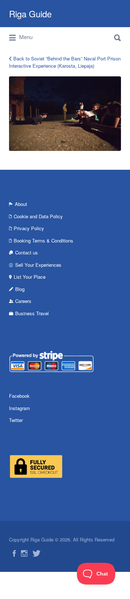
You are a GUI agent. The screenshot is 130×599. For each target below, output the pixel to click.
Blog (20, 289)
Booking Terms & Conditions (43, 240)
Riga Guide (30, 13)
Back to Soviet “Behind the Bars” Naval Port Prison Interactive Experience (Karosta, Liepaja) (65, 62)
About (21, 204)
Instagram (19, 408)
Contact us (26, 252)
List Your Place (30, 276)
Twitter (16, 420)
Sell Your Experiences (38, 264)
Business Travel (32, 313)
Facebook (19, 395)
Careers (23, 301)
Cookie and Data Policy (38, 216)
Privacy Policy (29, 228)
